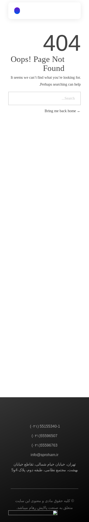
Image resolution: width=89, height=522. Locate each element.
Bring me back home (61, 111)
